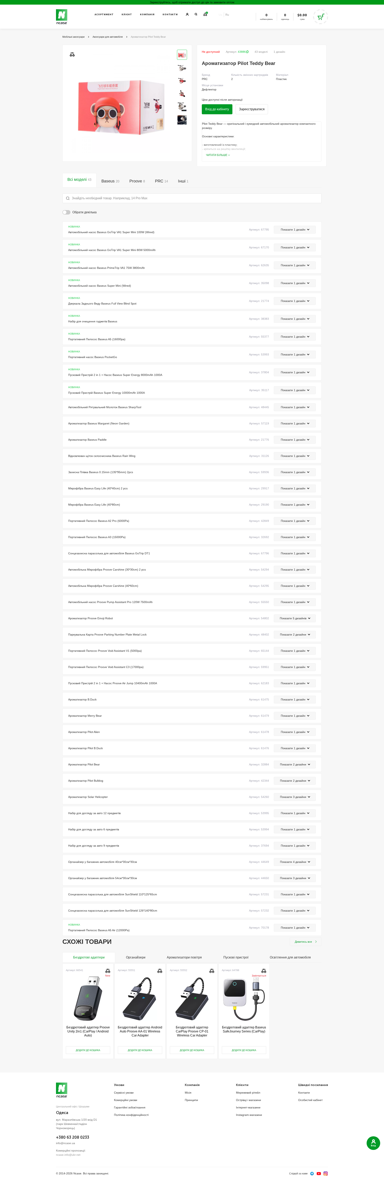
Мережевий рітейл (248, 1092)
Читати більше (216, 155)
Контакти (170, 14)
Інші (183, 181)
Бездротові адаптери (89, 957)
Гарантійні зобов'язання (129, 1107)
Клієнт (127, 14)
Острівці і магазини (248, 1100)
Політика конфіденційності (131, 1114)
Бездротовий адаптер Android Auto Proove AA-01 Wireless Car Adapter (140, 1031)
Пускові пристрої (235, 957)
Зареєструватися (252, 109)
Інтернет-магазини (248, 1107)
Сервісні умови (124, 1092)
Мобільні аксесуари (73, 36)
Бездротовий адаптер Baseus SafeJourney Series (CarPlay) (244, 1029)
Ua (220, 14)
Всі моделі (79, 179)
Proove (137, 181)
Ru (227, 14)
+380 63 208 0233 (72, 1137)
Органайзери (135, 957)
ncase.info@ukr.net (68, 1154)
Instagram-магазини (249, 1114)
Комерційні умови (125, 1100)
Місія (188, 1092)
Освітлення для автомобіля (290, 957)
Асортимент (104, 14)
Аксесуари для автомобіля (108, 36)
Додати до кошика (88, 1050)
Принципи (191, 1100)
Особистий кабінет (310, 1100)
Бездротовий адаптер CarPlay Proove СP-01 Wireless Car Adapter (192, 1031)
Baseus (110, 181)
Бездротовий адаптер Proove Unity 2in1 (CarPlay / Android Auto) (88, 1031)
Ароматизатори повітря (184, 957)
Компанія (147, 14)
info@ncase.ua (65, 1143)
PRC (161, 181)
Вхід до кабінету (217, 109)
